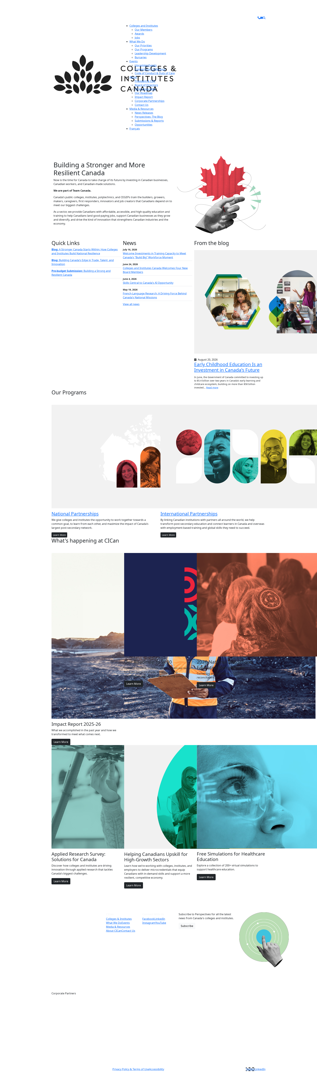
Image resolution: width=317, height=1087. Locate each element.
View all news (131, 304)
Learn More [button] (59, 534)
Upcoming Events (146, 65)
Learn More (61, 742)
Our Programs (144, 49)
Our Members (143, 29)
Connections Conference (150, 69)
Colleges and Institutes (143, 26)
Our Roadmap (143, 93)
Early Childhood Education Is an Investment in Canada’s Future (228, 367)
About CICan (114, 931)
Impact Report (144, 97)
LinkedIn (159, 919)
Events (133, 61)
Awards (139, 33)
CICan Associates (145, 89)
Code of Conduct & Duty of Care (155, 73)
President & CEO (145, 81)
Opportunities (143, 124)
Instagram (148, 923)
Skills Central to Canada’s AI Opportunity (148, 283)
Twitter (250, 1069)
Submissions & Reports (149, 120)
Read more (212, 387)
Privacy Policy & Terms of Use (130, 1069)
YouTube (160, 923)
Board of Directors (146, 85)
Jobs (137, 37)
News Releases (144, 113)
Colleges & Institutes (119, 919)
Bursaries (141, 57)
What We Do (137, 41)
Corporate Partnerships (149, 101)
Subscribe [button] (187, 926)
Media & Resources (141, 109)
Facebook (148, 919)
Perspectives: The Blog (149, 117)
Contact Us (141, 105)
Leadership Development (150, 53)
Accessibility (156, 1069)
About (133, 77)
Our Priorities (143, 45)
